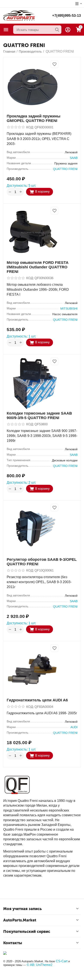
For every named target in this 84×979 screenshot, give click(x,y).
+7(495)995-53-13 (66, 16)
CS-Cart (61, 961)
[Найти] (57, 29)
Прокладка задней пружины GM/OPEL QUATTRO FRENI (33, 118)
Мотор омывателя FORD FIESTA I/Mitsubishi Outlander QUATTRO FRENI (37, 267)
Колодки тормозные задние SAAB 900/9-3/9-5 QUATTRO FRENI (39, 415)
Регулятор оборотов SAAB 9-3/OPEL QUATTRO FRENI (42, 561)
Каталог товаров (6, 30)
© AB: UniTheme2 (39, 965)
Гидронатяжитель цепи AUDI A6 (37, 700)
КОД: (30, 127)
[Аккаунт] (68, 30)
